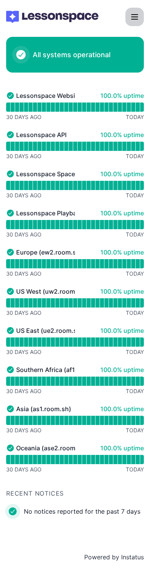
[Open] (134, 17)
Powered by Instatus (114, 557)
